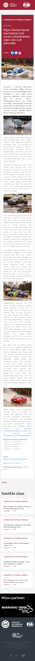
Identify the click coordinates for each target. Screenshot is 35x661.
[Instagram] (20, 53)
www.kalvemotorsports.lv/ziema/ (15, 431)
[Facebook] (12, 53)
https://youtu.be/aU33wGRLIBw (15, 459)
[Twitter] (16, 53)
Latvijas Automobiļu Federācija (20, 642)
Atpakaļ (4, 482)
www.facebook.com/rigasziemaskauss (17, 436)
